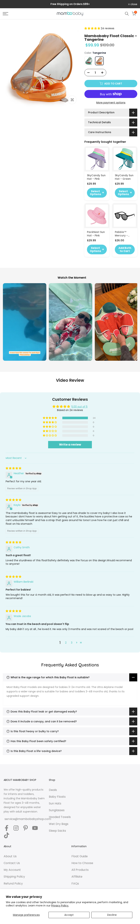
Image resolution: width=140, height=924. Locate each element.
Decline (112, 915)
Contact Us (12, 863)
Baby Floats (57, 797)
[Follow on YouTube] (35, 828)
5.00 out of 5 (79, 406)
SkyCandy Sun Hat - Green (124, 177)
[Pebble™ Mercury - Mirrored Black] (124, 215)
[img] (13, 468)
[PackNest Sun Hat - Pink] (96, 215)
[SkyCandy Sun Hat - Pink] (96, 158)
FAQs (75, 884)
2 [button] (66, 642)
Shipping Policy (14, 877)
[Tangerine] (99, 60)
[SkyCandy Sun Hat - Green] (124, 158)
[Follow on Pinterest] (25, 828)
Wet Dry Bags (58, 824)
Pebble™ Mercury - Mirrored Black (124, 233)
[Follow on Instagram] (16, 828)
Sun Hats (55, 804)
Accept (69, 915)
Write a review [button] (70, 444)
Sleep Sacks (57, 831)
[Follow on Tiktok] (6, 835)
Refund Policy (13, 884)
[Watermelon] (88, 60)
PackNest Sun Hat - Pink (96, 233)
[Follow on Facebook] (6, 828)
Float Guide (79, 856)
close (8, 4)
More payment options (110, 102)
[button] (92, 28)
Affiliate (76, 877)
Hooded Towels (60, 817)
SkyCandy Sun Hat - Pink (96, 177)
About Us (10, 856)
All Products (80, 870)
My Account (12, 870)
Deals (53, 790)
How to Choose (82, 863)
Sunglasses (57, 810)
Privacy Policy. (60, 905)
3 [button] (71, 642)
